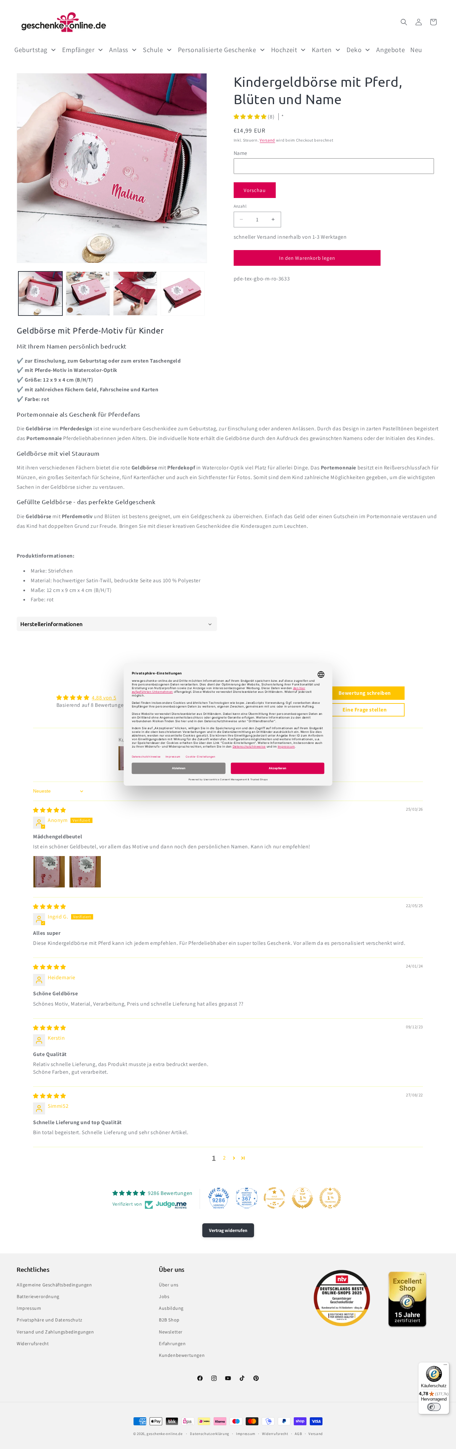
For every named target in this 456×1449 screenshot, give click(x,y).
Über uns (169, 1284)
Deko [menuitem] (354, 49)
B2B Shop (169, 1320)
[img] (49, 810)
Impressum (29, 1308)
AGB (298, 1433)
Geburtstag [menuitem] (30, 49)
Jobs (164, 1296)
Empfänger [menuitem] (78, 49)
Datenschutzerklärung (209, 1433)
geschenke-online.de (164, 1433)
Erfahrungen (172, 1343)
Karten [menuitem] (322, 49)
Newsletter (171, 1331)
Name (240, 153)
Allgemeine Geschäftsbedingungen (54, 1284)
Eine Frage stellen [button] (365, 709)
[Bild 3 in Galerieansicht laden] (135, 293)
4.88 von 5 (104, 697)
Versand (267, 140)
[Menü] (445, 1366)
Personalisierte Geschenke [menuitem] (217, 49)
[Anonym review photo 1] (49, 872)
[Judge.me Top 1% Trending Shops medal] (330, 1198)
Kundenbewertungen (182, 1355)
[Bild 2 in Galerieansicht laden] (88, 293)
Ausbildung (171, 1308)
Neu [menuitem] (416, 49)
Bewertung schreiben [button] (364, 692)
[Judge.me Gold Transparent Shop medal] (274, 1198)
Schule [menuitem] (153, 49)
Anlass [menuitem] (118, 49)
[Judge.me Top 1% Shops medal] (302, 1198)
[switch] (434, 1407)
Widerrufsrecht (33, 1343)
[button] (404, 22)
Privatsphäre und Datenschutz (49, 1320)
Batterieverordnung (38, 1296)
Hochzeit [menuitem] (284, 49)
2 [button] (224, 1157)
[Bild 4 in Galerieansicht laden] (183, 293)
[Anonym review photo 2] (85, 872)
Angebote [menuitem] (390, 49)
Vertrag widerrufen (228, 1230)
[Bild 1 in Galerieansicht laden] (40, 293)
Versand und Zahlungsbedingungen (55, 1331)
